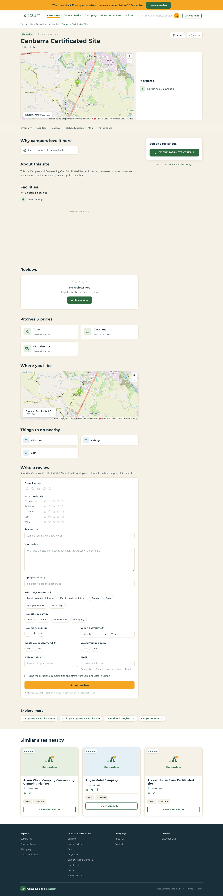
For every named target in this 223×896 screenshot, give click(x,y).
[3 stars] (38, 488)
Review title (31, 529)
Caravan (43, 619)
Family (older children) (72, 598)
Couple (96, 598)
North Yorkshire (76, 844)
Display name (32, 657)
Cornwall (72, 838)
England (40, 24)
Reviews (55, 128)
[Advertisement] (79, 236)
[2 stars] (32, 488)
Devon (71, 849)
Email (84, 657)
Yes (29, 648)
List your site (191, 15)
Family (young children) (40, 598)
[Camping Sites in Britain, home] (32, 15)
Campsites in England (119, 718)
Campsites (53, 15)
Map (90, 128)
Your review (31, 544)
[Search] (176, 15)
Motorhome (60, 619)
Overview (26, 128)
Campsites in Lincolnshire (37, 718)
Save (179, 35)
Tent (29, 619)
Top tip (34, 577)
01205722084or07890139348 (176, 152)
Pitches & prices (74, 128)
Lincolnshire (53, 24)
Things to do (104, 128)
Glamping (91, 15)
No (38, 648)
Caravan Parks (72, 15)
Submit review (79, 685)
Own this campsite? (174, 164)
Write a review (79, 300)
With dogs (57, 605)
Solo (108, 598)
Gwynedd (73, 854)
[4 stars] (44, 488)
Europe (23, 24)
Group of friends (36, 605)
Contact (119, 844)
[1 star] (27, 488)
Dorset (71, 870)
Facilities (41, 128)
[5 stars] (50, 488)
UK (31, 24)
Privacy (190, 888)
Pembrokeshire (76, 875)
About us (120, 838)
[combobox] (158, 15)
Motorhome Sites (111, 15)
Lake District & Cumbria (80, 859)
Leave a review (158, 5)
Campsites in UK (150, 718)
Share (196, 35)
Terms (200, 888)
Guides (129, 15)
